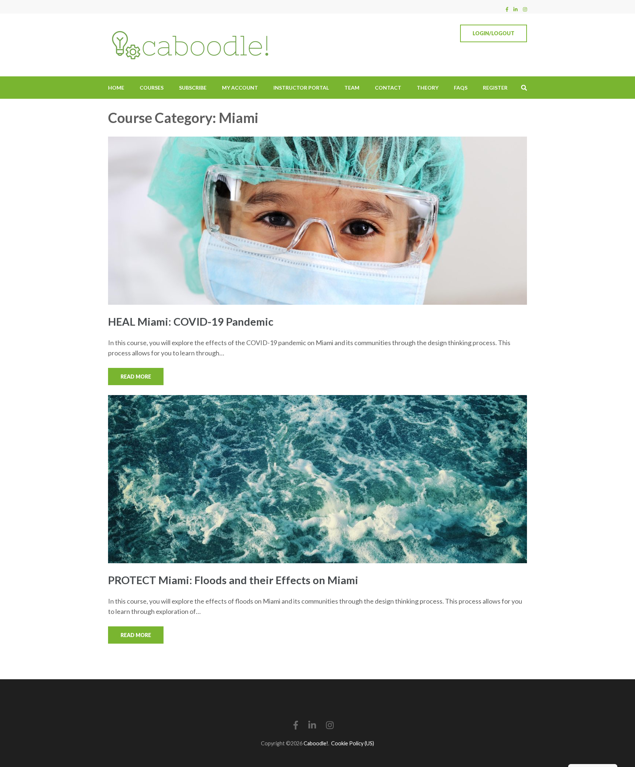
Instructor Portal (301, 87)
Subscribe (193, 87)
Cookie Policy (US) (352, 743)
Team (351, 87)
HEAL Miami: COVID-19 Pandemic (190, 321)
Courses (152, 87)
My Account (240, 87)
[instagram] (525, 9)
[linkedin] (515, 9)
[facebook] (507, 9)
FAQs (460, 87)
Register (495, 87)
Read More (136, 376)
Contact (388, 87)
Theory (427, 87)
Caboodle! (316, 743)
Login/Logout (493, 33)
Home (116, 87)
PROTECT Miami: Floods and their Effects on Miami (233, 580)
